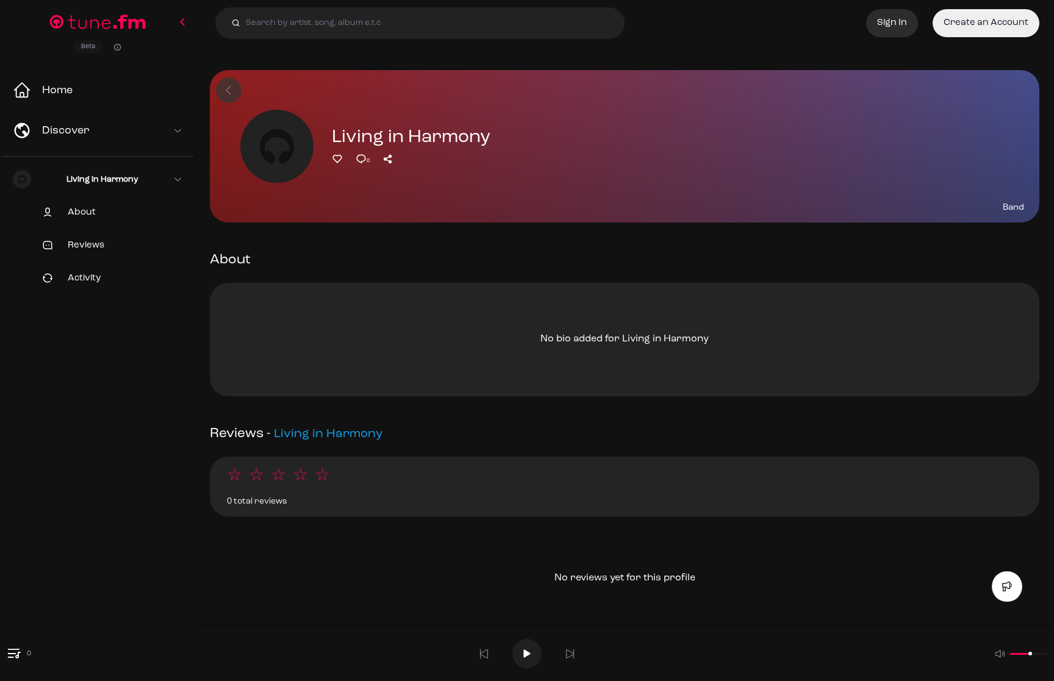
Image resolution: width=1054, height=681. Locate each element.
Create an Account (986, 22)
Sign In (892, 22)
